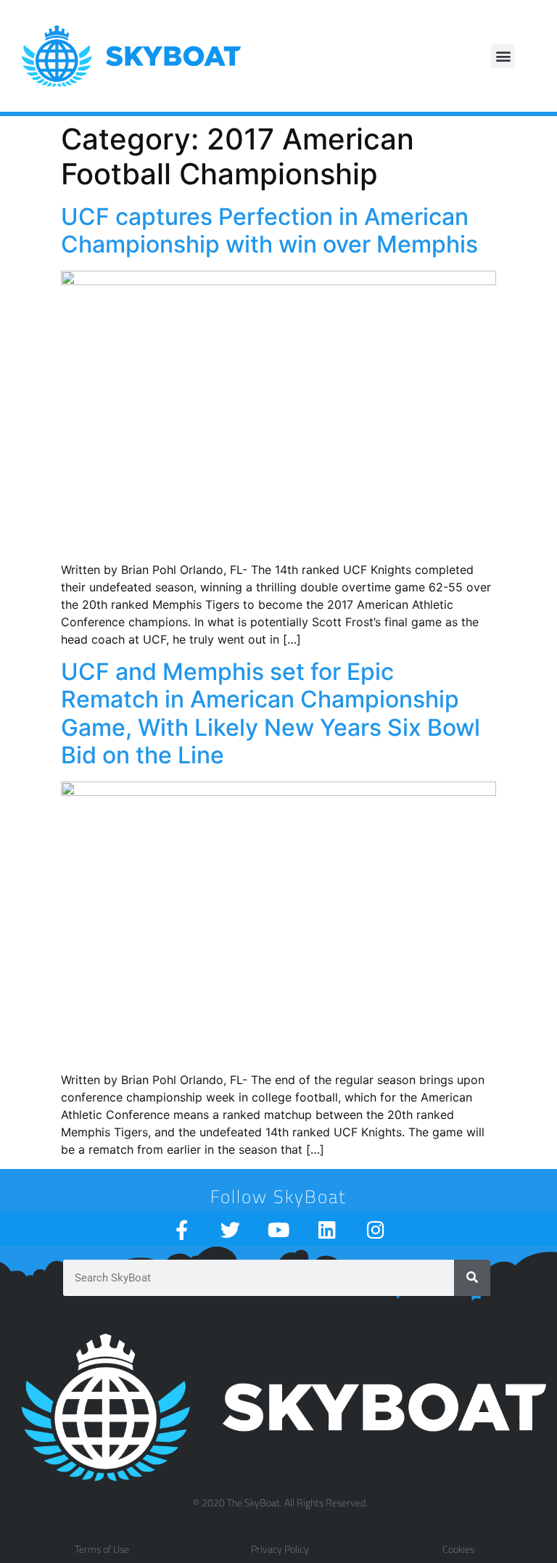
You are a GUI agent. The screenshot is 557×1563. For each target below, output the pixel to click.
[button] (503, 56)
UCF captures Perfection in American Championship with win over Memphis (269, 230)
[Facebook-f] (181, 1229)
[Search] (472, 1278)
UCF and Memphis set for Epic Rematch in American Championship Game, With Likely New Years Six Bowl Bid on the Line (270, 713)
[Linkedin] (327, 1229)
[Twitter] (230, 1229)
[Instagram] (376, 1229)
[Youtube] (279, 1229)
